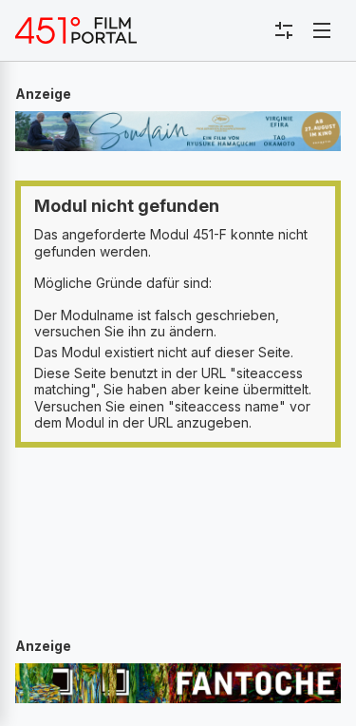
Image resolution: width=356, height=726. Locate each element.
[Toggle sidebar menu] (284, 30)
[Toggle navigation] (322, 30)
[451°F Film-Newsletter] (76, 30)
